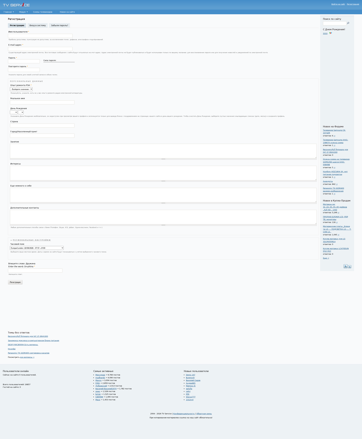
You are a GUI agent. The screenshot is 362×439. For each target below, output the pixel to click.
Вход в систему (38, 25)
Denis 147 (190, 375)
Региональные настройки (32, 240)
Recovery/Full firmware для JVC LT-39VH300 (28, 336)
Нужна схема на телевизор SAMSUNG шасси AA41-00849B (336, 162)
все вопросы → (27, 357)
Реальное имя (17, 98)
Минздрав (100, 375)
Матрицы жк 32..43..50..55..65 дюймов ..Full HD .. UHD (335, 207)
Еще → (326, 258)
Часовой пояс (17, 244)
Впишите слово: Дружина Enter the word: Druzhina (21, 265)
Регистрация (353, 4)
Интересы (15, 164)
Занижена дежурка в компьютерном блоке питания (33, 340)
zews (97, 391)
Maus (97, 400)
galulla (189, 389)
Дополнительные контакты (24, 208)
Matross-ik (191, 386)
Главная (6, 12)
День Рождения (18, 108)
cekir (188, 391)
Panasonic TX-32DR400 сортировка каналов (28, 353)
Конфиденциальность (184, 414)
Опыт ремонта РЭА (21, 85)
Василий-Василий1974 (106, 389)
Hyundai (12, 349)
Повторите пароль (18, 66)
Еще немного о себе (21, 186)
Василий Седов (193, 380)
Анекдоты (328, 181)
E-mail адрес (15, 45)
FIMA (97, 383)
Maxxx (98, 380)
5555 (325, 33)
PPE (187, 394)
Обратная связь (204, 414)
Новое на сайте (67, 12)
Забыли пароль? (59, 25)
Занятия (14, 142)
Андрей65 (190, 383)
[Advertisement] (93, 309)
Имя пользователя (18, 32)
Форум (21, 12)
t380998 (99, 397)
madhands (100, 378)
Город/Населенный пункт (23, 131)
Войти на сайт (338, 4)
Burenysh (190, 378)
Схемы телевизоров (42, 12)
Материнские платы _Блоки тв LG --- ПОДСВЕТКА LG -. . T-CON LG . (337, 229)
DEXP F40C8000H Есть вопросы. (23, 345)
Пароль (12, 58)
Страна (14, 121)
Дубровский (101, 386)
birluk (98, 394)
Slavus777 (190, 397)
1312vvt (189, 400)
